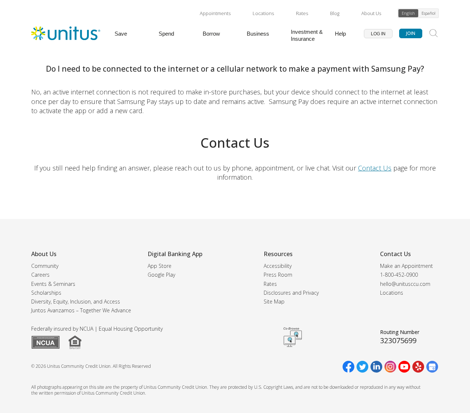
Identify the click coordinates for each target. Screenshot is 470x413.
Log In (378, 33)
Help (340, 33)
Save (121, 33)
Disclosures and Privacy (291, 292)
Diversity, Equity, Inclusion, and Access (75, 301)
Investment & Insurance (307, 35)
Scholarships (46, 292)
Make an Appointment (406, 265)
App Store (159, 265)
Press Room (278, 274)
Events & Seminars (53, 283)
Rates (302, 13)
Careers (40, 274)
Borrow (211, 33)
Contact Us (374, 168)
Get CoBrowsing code (293, 337)
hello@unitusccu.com (405, 283)
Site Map (274, 301)
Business (258, 33)
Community (44, 265)
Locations (263, 13)
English (408, 13)
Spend (166, 33)
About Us (371, 13)
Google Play (161, 274)
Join (410, 33)
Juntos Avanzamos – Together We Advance (81, 310)
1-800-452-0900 (399, 274)
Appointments (215, 13)
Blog (334, 13)
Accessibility (278, 265)
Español (428, 13)
